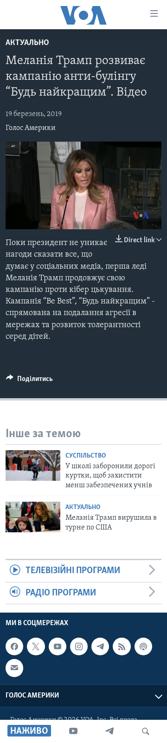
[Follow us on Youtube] (57, 646)
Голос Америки (31, 128)
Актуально (27, 43)
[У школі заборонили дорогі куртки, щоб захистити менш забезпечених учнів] (33, 465)
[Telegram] (109, 731)
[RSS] (121, 646)
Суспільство (85, 455)
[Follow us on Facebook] (14, 646)
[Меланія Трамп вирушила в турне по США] (33, 517)
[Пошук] (146, 731)
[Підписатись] (14, 668)
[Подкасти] (143, 646)
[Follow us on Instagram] (79, 646)
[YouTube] (73, 731)
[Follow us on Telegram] (100, 646)
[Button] (29, 381)
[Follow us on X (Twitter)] (36, 646)
